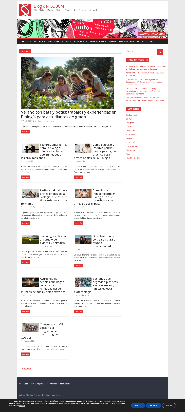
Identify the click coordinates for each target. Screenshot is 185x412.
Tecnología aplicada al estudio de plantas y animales (53, 239)
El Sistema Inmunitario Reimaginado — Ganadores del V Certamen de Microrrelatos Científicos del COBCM (144, 82)
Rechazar (153, 405)
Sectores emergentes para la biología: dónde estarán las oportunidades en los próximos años (44, 151)
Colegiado (130, 123)
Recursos (130, 154)
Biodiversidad (131, 115)
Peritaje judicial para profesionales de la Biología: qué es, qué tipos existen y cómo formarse (44, 196)
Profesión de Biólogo (58, 41)
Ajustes (169, 405)
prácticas (38, 121)
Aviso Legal (23, 384)
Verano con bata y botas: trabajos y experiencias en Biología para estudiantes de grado (69, 114)
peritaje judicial (41, 207)
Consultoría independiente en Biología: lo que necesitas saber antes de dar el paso (95, 196)
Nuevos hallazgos (133, 150)
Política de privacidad (39, 384)
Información (131, 142)
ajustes (22, 406)
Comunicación (97, 41)
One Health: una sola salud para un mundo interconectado (105, 241)
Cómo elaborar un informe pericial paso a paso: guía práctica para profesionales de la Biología (95, 151)
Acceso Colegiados (146, 41)
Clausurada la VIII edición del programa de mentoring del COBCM (42, 331)
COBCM (129, 119)
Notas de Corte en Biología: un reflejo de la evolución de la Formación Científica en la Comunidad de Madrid (143, 91)
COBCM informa (126, 41)
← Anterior (25, 368)
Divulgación (130, 130)
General (129, 138)
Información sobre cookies (60, 384)
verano (51, 121)
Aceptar (138, 405)
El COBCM (38, 41)
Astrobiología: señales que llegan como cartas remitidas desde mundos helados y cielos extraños (43, 285)
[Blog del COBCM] (25, 5)
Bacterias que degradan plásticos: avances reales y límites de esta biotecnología (96, 285)
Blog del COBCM (49, 6)
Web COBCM (26, 41)
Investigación (131, 146)
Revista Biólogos (133, 158)
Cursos (129, 126)
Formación (130, 134)
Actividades (79, 41)
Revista (112, 41)
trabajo (45, 121)
